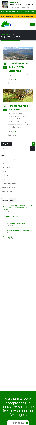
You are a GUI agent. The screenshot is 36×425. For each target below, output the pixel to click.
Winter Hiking (8, 191)
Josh (14, 79)
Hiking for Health (12, 216)
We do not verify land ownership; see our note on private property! (19, 16)
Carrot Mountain (9, 160)
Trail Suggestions (9, 184)
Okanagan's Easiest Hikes (15, 223)
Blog (8, 34)
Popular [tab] (5, 200)
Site (21, 79)
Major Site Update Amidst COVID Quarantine (17, 67)
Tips (4, 180)
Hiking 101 (9, 237)
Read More (12, 83)
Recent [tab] (12, 200)
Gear (5, 164)
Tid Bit (5, 176)
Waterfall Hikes (9, 188)
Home (3, 34)
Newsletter (7, 168)
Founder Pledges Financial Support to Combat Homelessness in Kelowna (17, 208)
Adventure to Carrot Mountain (17, 230)
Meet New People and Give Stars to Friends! (19, 12)
